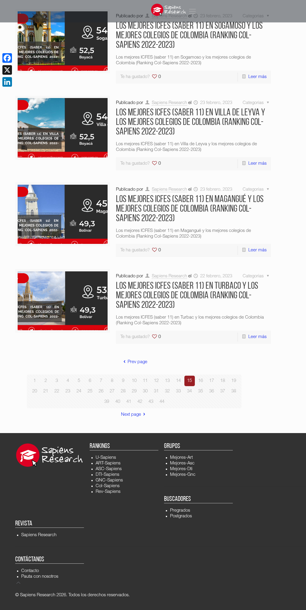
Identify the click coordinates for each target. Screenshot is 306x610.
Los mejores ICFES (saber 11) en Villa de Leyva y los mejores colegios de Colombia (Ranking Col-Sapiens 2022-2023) (190, 122)
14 (178, 381)
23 (67, 391)
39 (106, 402)
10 (134, 381)
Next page (131, 414)
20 (34, 391)
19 (233, 381)
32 (167, 391)
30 (145, 391)
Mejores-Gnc (182, 475)
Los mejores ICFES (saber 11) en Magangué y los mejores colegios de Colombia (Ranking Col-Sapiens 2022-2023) (190, 209)
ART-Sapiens (108, 463)
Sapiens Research (169, 103)
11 (145, 381)
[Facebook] (7, 58)
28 (123, 391)
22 (56, 391)
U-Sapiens (106, 457)
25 (90, 391)
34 (189, 391)
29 (134, 391)
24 (78, 391)
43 (151, 402)
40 (117, 402)
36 (211, 391)
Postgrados (181, 516)
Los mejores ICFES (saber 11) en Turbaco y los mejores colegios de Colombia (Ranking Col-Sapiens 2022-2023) (187, 296)
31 (156, 391)
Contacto (30, 571)
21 (45, 391)
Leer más (257, 77)
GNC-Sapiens (109, 480)
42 (139, 402)
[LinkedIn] (7, 82)
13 (167, 381)
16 (200, 381)
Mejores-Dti (181, 469)
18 (222, 381)
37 (222, 391)
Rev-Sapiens (108, 492)
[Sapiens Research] (168, 10)
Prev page (137, 362)
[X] (7, 70)
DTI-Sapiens (107, 475)
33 (178, 391)
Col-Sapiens (108, 486)
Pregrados (180, 510)
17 (211, 381)
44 (162, 402)
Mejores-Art (181, 457)
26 (101, 391)
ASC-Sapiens (109, 469)
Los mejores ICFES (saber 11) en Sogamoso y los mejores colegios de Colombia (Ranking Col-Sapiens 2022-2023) (189, 36)
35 (200, 391)
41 (128, 402)
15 (189, 381)
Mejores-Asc (182, 463)
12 (156, 381)
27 (112, 391)
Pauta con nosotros (39, 576)
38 (233, 391)
